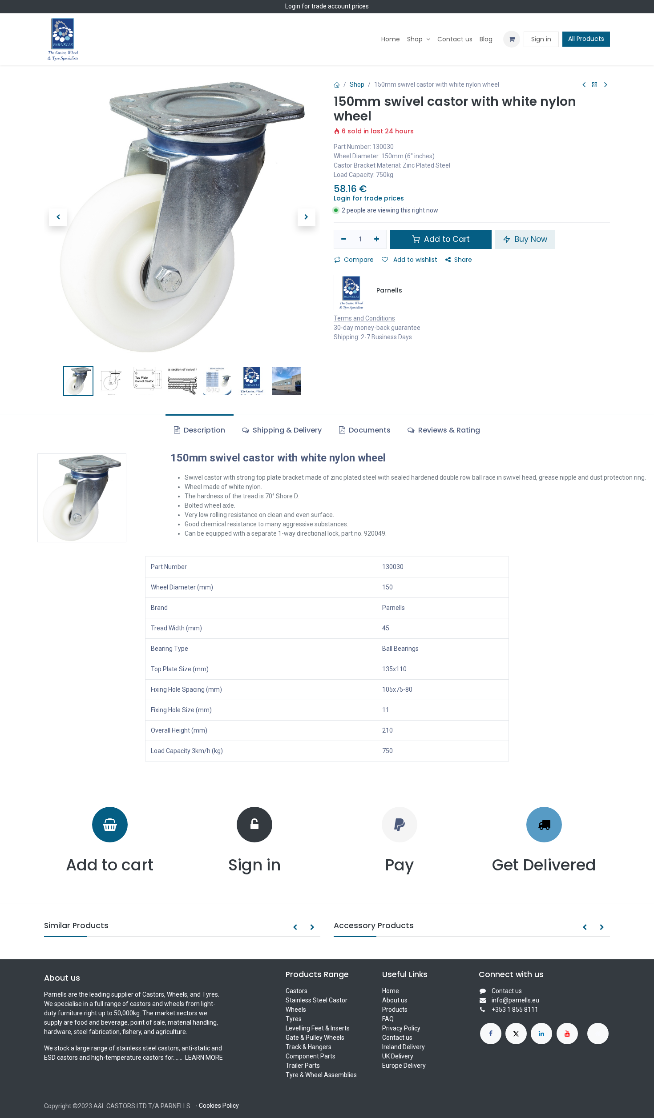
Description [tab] (203, 430)
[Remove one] (343, 240)
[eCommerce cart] (511, 39)
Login (292, 6)
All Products (586, 38)
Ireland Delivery (403, 1046)
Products (395, 1009)
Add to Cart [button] (446, 239)
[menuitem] (391, 39)
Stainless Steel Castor (316, 1000)
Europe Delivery (404, 1065)
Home (390, 990)
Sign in (541, 39)
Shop (357, 84)
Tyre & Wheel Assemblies (321, 1074)
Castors (296, 990)
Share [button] (463, 259)
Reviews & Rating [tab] (448, 430)
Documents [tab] (369, 430)
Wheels (296, 1009)
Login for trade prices (369, 198)
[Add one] (377, 240)
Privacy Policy (401, 1028)
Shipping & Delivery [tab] (286, 430)
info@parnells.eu (515, 1000)
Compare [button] (359, 259)
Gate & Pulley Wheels (315, 1037)
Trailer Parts (303, 1065)
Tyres (294, 1018)
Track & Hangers (308, 1046)
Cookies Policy (219, 1105)
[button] (58, 217)
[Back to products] (594, 85)
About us (395, 1000)
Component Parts (310, 1056)
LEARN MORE (203, 1057)
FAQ (388, 1018)
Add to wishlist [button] (414, 259)
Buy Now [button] (530, 239)
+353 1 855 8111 (515, 1009)
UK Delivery (397, 1056)
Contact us (397, 1037)
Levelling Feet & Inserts (318, 1028)
